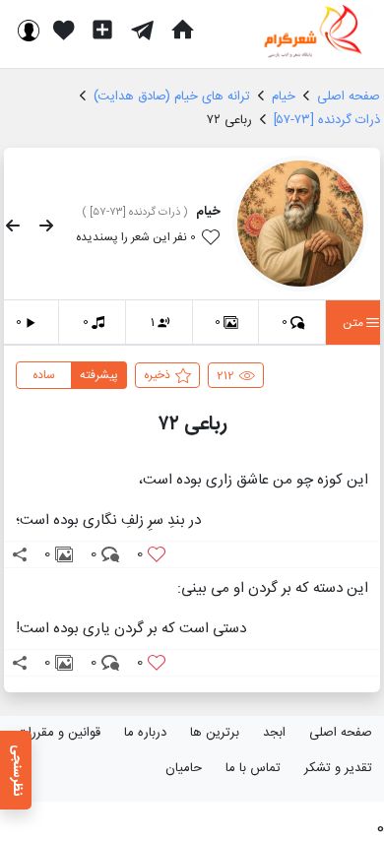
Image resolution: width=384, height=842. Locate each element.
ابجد (274, 733)
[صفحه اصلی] (182, 29)
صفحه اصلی (340, 733)
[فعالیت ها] (64, 29)
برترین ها (214, 733)
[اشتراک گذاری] (19, 554)
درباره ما (145, 733)
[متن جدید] (102, 29)
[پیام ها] (142, 29)
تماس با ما (253, 768)
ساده (43, 375)
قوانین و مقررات (59, 733)
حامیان (183, 768)
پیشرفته (99, 375)
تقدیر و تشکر (338, 768)
